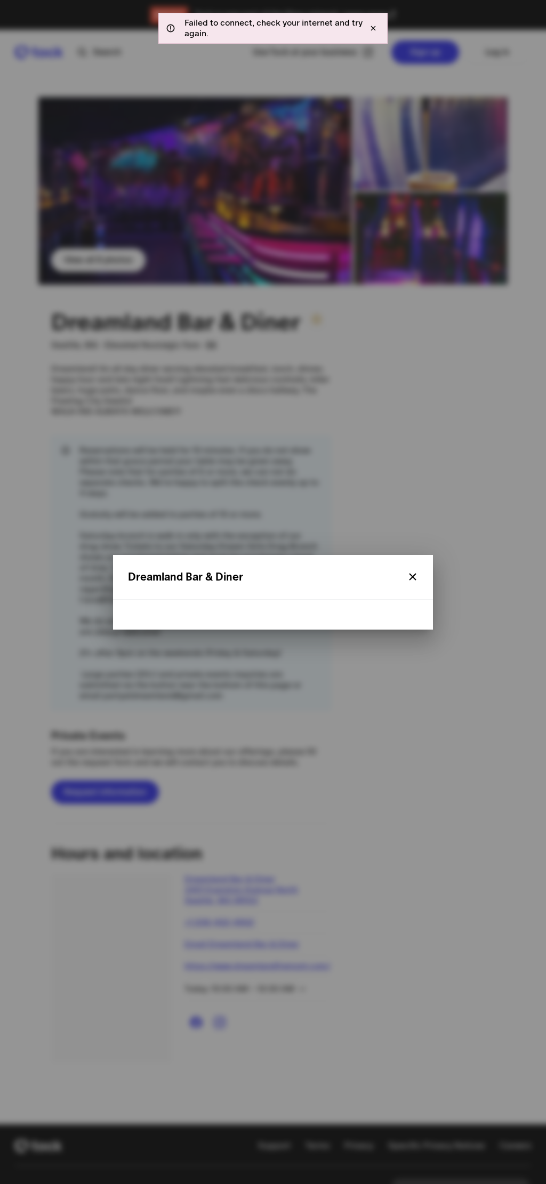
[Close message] (373, 28)
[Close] (412, 577)
